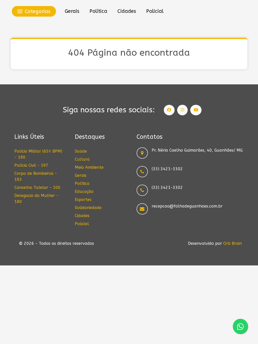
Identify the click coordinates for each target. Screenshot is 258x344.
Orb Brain (232, 243)
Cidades (82, 215)
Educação (84, 191)
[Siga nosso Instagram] (182, 110)
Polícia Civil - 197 (31, 165)
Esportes (83, 199)
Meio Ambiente (89, 167)
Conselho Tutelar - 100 (37, 187)
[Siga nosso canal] (196, 110)
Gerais (80, 175)
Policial (82, 223)
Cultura (82, 159)
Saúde (81, 151)
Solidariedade (88, 207)
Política (82, 183)
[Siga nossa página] (169, 110)
